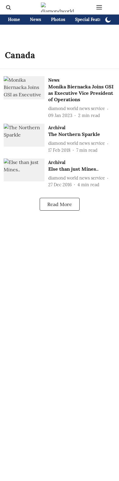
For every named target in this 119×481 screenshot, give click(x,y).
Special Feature (90, 19)
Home (14, 19)
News (35, 19)
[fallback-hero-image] (26, 97)
